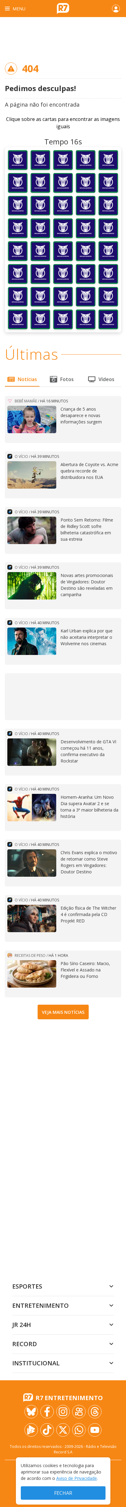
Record (24, 1344)
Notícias (27, 379)
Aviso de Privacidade (76, 1478)
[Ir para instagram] (63, 1411)
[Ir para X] (63, 1430)
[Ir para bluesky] (31, 1411)
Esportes (27, 1286)
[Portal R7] (63, 8)
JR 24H (21, 1325)
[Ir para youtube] (95, 1430)
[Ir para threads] (95, 1411)
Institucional (36, 1363)
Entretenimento (40, 1305)
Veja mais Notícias (63, 1012)
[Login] (116, 8)
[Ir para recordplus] (31, 1430)
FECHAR (63, 1493)
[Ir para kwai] (79, 1411)
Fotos (67, 379)
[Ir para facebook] (47, 1411)
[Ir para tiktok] (47, 1430)
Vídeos (106, 379)
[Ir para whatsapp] (79, 1430)
